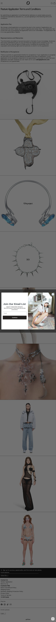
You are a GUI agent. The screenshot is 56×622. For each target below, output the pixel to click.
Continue (14, 317)
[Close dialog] (53, 294)
